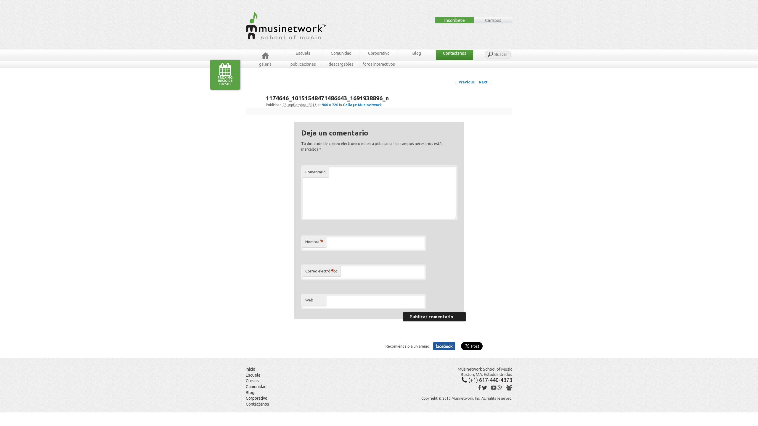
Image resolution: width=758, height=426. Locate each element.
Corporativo (379, 53)
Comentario (315, 172)
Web (309, 300)
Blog (416, 53)
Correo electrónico (321, 271)
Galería (265, 64)
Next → (485, 82)
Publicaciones (303, 64)
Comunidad (341, 53)
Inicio (250, 369)
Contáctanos (454, 53)
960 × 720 (330, 105)
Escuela (303, 53)
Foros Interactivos (379, 64)
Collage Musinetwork (362, 105)
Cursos (252, 380)
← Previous (464, 82)
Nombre (314, 241)
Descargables (341, 64)
